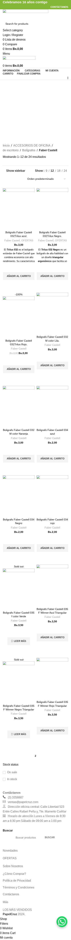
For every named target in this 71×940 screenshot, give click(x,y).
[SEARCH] (64, 26)
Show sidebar (15, 170)
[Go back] (7, 84)
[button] (18, 276)
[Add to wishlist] (18, 267)
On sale (12, 772)
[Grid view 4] (18, 178)
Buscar (50, 837)
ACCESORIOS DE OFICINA (31, 145)
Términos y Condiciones (18, 887)
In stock (12, 779)
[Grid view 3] (11, 178)
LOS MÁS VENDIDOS (17, 909)
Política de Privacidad (17, 880)
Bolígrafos (28, 150)
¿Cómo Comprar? (14, 873)
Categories (10, 102)
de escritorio (11, 150)
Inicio (6, 145)
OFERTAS (27, 240)
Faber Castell (12, 240)
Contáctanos (11, 894)
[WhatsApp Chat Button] (61, 921)
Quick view (18, 284)
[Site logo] (25, 14)
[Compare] (18, 224)
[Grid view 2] (5, 178)
